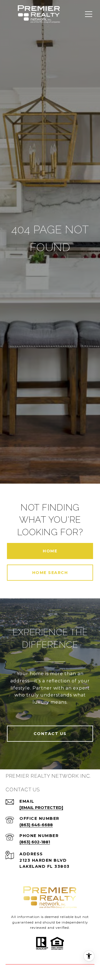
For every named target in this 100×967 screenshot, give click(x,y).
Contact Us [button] (50, 733)
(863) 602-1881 (34, 842)
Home (50, 550)
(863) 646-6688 (36, 824)
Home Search (50, 572)
